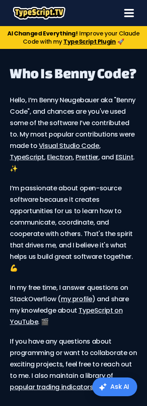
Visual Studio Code (69, 145)
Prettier (87, 157)
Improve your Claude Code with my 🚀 (73, 37)
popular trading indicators (52, 387)
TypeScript (27, 157)
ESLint (125, 157)
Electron (60, 157)
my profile (76, 299)
